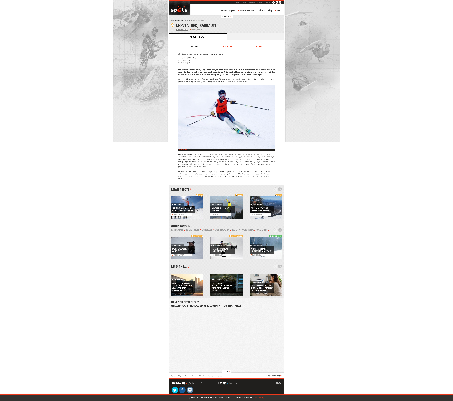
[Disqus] (226, 340)
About (238, 2)
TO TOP (225, 371)
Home (172, 21)
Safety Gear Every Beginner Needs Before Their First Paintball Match (222, 287)
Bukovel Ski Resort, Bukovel (220, 209)
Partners (259, 2)
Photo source (183, 150)
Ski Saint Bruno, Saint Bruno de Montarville (182, 209)
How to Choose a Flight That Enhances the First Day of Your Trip (262, 288)
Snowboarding (237, 236)
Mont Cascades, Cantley (179, 250)
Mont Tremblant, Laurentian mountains (261, 250)
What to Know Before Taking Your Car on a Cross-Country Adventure (182, 287)
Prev (275, 189)
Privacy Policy (259, 397)
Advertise (252, 2)
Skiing (189, 21)
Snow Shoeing (276, 236)
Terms (244, 2)
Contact (267, 2)
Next (280, 189)
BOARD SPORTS (180, 21)
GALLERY (259, 46)
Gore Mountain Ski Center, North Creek (260, 209)
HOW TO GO (227, 46)
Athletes (261, 10)
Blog (270, 10)
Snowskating (198, 236)
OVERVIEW (194, 46)
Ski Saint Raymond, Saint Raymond (220, 250)
